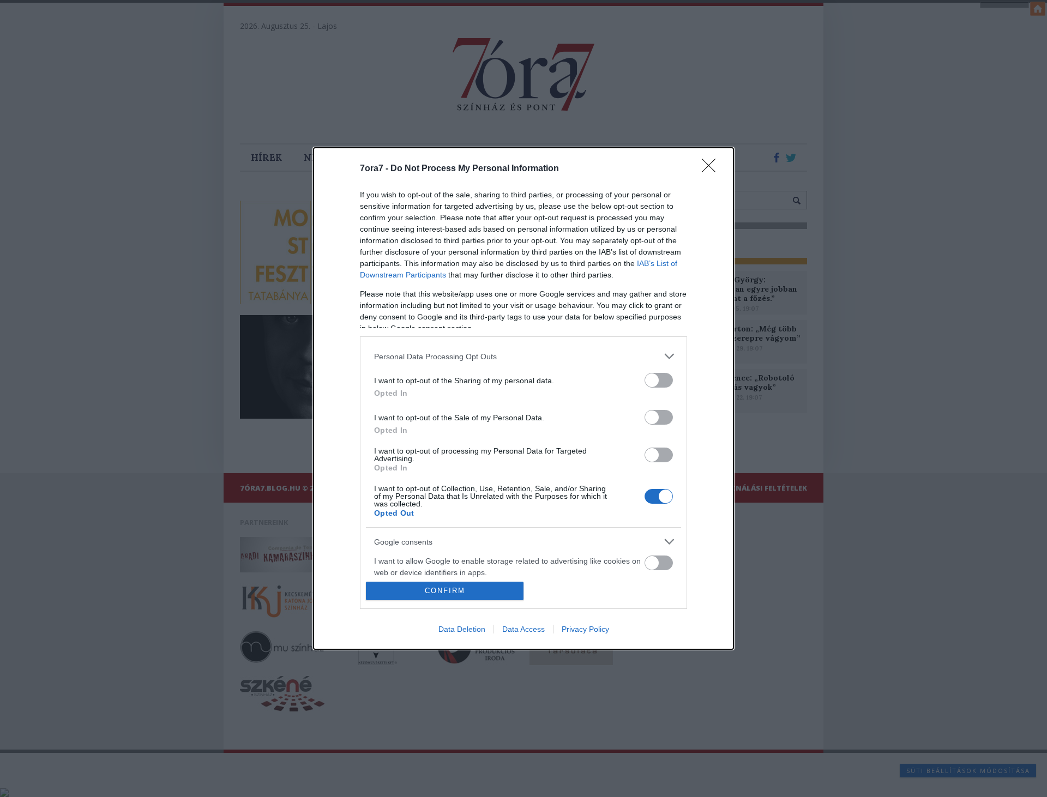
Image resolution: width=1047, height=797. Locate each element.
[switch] (659, 380)
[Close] (712, 169)
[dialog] (523, 398)
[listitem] (523, 356)
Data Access (523, 629)
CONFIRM (445, 591)
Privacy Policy (585, 629)
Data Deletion (461, 629)
